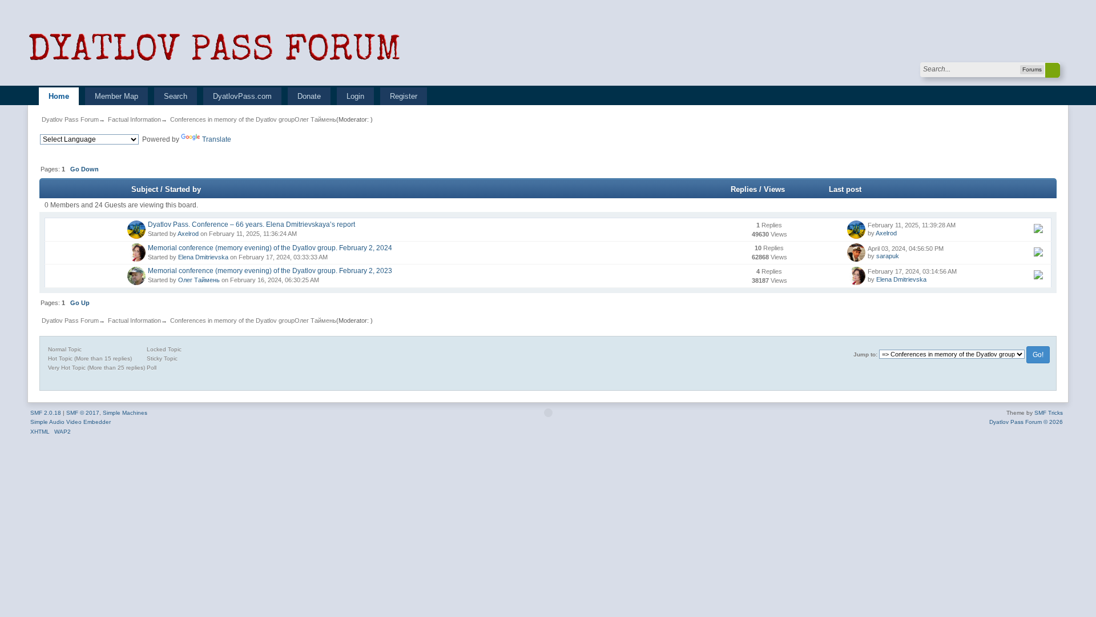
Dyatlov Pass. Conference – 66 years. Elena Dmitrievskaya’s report (251, 225)
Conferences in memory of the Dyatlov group (232, 119)
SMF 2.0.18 (45, 413)
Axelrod (188, 233)
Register (403, 96)
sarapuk (887, 256)
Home (59, 96)
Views (774, 189)
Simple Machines (125, 413)
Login (355, 96)
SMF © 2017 (82, 413)
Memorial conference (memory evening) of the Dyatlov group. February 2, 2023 (270, 271)
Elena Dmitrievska (203, 257)
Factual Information (134, 119)
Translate (216, 139)
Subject (144, 189)
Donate (309, 96)
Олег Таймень (315, 119)
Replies (744, 189)
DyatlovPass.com (242, 96)
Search (175, 96)
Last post (846, 189)
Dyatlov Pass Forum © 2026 (1026, 422)
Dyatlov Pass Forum (70, 119)
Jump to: (865, 354)
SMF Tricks (1048, 413)
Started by (183, 189)
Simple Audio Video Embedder (70, 422)
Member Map (116, 96)
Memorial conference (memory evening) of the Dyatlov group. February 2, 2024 (270, 248)
